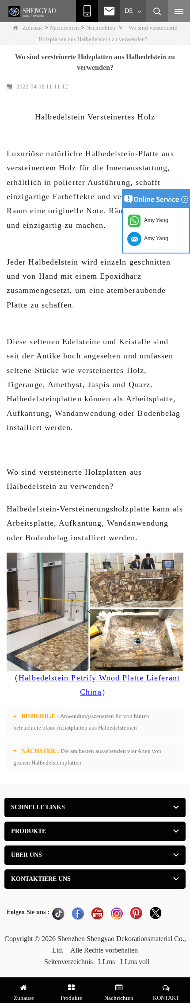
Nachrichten (64, 27)
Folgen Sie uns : (28, 912)
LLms (106, 961)
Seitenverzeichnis (68, 961)
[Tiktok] (58, 913)
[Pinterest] (136, 913)
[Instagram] (116, 913)
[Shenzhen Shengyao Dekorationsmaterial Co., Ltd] (33, 11)
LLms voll (134, 961)
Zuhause (33, 27)
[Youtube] (97, 913)
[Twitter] (155, 913)
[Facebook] (77, 913)
